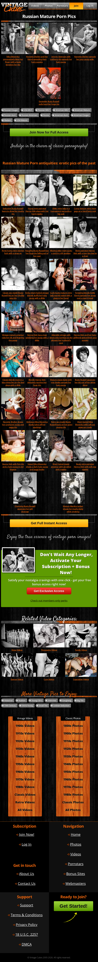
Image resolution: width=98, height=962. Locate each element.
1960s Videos (24, 772)
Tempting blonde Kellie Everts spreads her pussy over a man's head (85, 295)
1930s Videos (24, 749)
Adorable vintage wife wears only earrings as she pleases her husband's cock (61, 339)
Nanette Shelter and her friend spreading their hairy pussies (37, 59)
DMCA (27, 944)
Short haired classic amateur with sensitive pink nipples (61, 467)
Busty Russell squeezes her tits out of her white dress (85, 382)
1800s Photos (73, 726)
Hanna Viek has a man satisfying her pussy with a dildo (37, 338)
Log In (90, 5)
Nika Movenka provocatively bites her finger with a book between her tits (13, 60)
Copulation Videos (81, 679)
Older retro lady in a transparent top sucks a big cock (61, 211)
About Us (26, 873)
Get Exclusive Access (49, 591)
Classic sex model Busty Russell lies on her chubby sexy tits (13, 295)
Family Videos (81, 650)
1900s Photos (73, 733)
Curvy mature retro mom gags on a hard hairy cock (85, 210)
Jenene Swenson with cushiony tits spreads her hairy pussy (61, 59)
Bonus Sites (75, 873)
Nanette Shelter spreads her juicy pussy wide (85, 58)
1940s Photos (73, 764)
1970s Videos (24, 779)
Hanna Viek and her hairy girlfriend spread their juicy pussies (85, 338)
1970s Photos (73, 787)
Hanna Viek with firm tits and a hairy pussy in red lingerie (13, 467)
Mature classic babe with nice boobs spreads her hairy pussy (61, 382)
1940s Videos (24, 756)
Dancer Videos (17, 679)
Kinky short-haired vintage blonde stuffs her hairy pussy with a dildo (37, 295)
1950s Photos (73, 772)
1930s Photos (73, 756)
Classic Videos (25, 795)
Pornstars (62, 5)
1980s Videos (24, 787)
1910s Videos (24, 733)
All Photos (73, 810)
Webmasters (75, 883)
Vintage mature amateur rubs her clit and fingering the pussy (13, 338)
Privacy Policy (26, 924)
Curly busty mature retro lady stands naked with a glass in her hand (61, 295)
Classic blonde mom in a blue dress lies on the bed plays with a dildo (13, 382)
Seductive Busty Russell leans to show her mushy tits (13, 211)
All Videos (25, 810)
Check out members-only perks (49, 600)
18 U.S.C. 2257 (26, 934)
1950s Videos (24, 764)
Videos (35, 5)
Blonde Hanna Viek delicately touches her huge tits (37, 382)
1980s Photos (73, 795)
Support (26, 905)
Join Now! (26, 834)
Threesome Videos (49, 650)
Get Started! (74, 906)
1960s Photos (73, 779)
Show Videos (16, 650)
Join (76, 5)
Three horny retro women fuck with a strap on (13, 252)
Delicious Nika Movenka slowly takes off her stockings (37, 425)
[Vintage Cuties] (14, 11)
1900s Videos (24, 726)
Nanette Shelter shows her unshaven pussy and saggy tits (13, 425)
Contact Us (26, 883)
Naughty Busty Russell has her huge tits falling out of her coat (37, 253)
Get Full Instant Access (49, 523)
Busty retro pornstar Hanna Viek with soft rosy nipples (85, 467)
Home (76, 834)
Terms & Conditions (27, 914)
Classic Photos (73, 802)
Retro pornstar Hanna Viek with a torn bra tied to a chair (85, 253)
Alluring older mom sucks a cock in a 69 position (61, 252)
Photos (49, 5)
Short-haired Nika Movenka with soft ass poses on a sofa (85, 425)
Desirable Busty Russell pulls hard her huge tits (49, 102)
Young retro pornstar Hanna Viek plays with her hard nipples (37, 211)
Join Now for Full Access (48, 132)
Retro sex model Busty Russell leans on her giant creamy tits (61, 425)
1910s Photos (73, 741)
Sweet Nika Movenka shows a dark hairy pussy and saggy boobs (37, 467)
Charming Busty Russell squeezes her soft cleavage (25, 509)
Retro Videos (25, 802)
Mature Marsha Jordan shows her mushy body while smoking (73, 509)
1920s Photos (73, 749)
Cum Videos (49, 679)
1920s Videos (24, 741)
